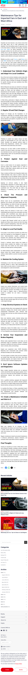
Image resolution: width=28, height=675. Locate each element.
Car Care (2, 24)
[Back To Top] (24, 668)
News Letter (3, 636)
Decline (21, 669)
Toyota (15, 59)
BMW (5, 60)
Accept (7, 669)
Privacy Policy (18, 663)
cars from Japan (5, 49)
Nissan (23, 59)
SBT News (5, 9)
